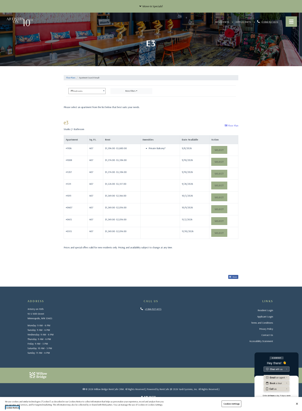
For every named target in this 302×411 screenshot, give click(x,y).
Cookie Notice (12, 407)
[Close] (297, 403)
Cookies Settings (232, 403)
